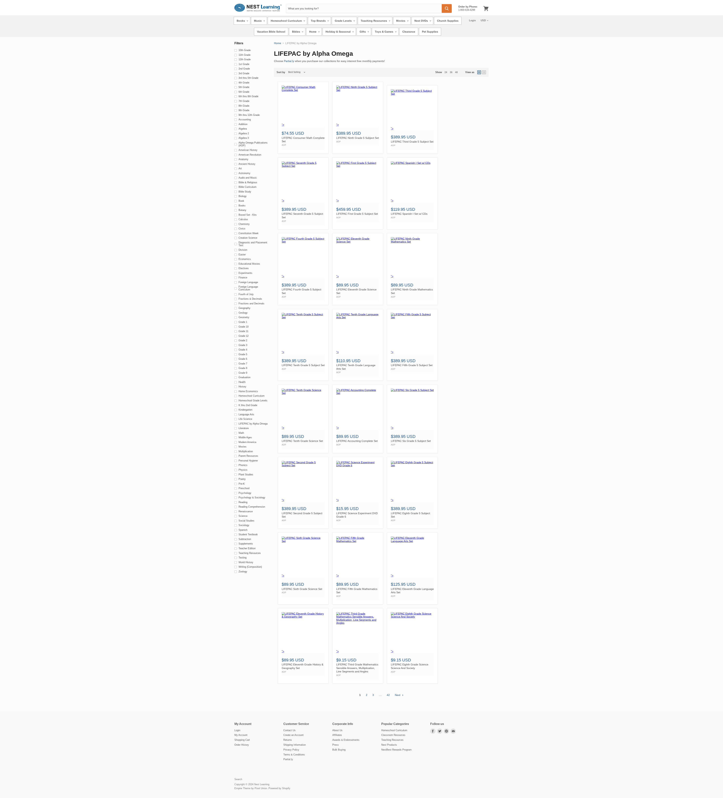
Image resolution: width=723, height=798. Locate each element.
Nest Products (389, 744)
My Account (240, 735)
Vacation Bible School (271, 31)
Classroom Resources (393, 735)
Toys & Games (384, 31)
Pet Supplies (430, 31)
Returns (287, 739)
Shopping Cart (242, 739)
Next (398, 694)
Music (258, 20)
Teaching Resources (374, 20)
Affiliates (337, 735)
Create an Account (293, 735)
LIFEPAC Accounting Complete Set (357, 440)
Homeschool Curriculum (287, 20)
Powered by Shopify (279, 788)
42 (388, 694)
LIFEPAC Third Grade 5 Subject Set (412, 141)
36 (451, 72)
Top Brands (318, 20)
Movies (401, 20)
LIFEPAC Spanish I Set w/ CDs (409, 213)
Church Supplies (447, 20)
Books (241, 20)
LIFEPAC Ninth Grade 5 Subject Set (357, 137)
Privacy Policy (291, 749)
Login (472, 20)
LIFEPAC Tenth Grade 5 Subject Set (303, 365)
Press (335, 744)
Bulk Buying (338, 749)
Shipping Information (294, 744)
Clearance (408, 31)
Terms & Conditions (294, 754)
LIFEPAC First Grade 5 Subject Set (357, 213)
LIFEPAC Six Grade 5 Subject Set (411, 440)
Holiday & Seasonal (338, 31)
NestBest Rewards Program (396, 749)
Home (313, 31)
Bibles (296, 31)
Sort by (281, 72)
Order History (241, 744)
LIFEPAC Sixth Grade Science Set (302, 588)
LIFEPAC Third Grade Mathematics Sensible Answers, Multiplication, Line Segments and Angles (357, 668)
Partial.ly (289, 61)
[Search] (447, 8)
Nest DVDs (421, 20)
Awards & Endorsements (345, 739)
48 (456, 72)
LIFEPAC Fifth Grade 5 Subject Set (411, 365)
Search (238, 779)
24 (446, 72)
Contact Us (289, 730)
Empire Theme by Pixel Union (250, 788)
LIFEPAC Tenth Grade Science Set (302, 440)
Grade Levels (343, 20)
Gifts (363, 31)
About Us (337, 730)
